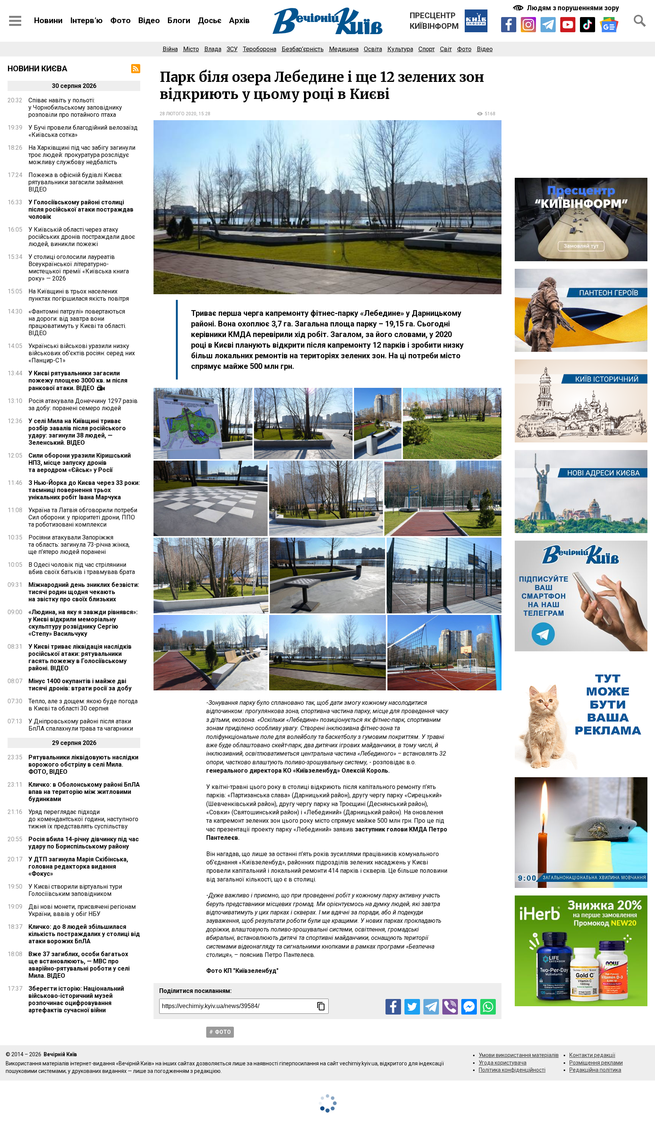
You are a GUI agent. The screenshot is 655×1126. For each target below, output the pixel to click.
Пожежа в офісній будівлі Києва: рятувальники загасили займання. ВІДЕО (76, 182)
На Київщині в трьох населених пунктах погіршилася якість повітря (78, 295)
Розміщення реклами (596, 1063)
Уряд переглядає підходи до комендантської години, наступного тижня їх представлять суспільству (83, 819)
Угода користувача (503, 1063)
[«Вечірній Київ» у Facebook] (508, 24)
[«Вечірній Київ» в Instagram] (528, 24)
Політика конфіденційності (512, 1070)
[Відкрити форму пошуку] (639, 20)
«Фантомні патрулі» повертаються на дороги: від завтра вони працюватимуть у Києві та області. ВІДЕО (77, 322)
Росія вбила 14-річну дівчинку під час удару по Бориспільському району (83, 843)
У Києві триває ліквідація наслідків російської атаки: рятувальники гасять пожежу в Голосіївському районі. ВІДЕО (80, 657)
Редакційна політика (595, 1070)
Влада (212, 49)
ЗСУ (232, 49)
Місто (191, 49)
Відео (149, 20)
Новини (48, 20)
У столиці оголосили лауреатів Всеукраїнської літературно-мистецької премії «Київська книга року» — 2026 (78, 267)
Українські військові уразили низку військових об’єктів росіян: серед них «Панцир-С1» (81, 353)
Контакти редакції (592, 1055)
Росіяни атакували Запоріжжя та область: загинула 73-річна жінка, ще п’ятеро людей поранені (79, 544)
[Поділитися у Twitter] (412, 1007)
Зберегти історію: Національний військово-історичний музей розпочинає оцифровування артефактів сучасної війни (76, 999)
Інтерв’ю (86, 20)
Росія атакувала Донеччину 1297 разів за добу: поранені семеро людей (83, 404)
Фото (120, 20)
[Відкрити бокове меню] (15, 20)
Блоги (179, 20)
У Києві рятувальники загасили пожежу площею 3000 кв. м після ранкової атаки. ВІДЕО (77, 381)
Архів (239, 20)
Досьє (209, 20)
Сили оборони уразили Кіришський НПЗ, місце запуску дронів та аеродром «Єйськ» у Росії (79, 463)
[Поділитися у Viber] (450, 1007)
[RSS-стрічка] (135, 68)
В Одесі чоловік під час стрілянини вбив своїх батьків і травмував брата (81, 568)
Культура (400, 49)
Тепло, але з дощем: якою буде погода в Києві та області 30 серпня (83, 705)
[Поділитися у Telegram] (431, 1007)
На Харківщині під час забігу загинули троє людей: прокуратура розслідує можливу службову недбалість (81, 155)
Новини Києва (37, 68)
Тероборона (259, 49)
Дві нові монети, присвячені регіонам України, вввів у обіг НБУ (82, 910)
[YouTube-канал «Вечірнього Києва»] (567, 24)
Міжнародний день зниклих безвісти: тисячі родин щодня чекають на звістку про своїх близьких (83, 592)
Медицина (344, 49)
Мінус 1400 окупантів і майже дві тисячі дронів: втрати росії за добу (80, 684)
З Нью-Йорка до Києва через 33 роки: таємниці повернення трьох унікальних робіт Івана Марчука (84, 490)
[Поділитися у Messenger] (469, 1007)
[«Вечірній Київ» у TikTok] (587, 24)
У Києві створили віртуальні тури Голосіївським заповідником (75, 890)
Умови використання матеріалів (519, 1055)
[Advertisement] (581, 117)
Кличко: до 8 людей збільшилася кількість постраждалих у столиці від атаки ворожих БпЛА (84, 934)
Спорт (426, 49)
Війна (170, 49)
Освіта (373, 49)
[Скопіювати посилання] (321, 1006)
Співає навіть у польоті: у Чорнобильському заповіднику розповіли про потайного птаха (75, 107)
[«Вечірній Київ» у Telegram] (548, 24)
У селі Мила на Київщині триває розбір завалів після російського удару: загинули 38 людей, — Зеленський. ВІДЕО (77, 431)
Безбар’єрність (303, 49)
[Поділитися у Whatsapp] (488, 1007)
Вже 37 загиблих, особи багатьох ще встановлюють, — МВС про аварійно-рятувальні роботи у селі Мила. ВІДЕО (79, 964)
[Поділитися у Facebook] (393, 1007)
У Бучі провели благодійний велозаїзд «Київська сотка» (83, 131)
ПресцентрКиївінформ (434, 21)
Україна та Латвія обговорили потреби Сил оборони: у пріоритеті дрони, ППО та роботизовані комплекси (82, 517)
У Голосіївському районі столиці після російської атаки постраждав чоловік (80, 209)
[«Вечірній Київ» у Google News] (609, 25)
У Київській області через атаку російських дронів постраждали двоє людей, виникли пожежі (81, 237)
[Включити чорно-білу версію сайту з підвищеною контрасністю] (566, 8)
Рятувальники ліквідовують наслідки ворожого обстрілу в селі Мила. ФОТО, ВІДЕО (83, 764)
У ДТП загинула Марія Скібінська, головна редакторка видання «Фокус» (78, 866)
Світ (446, 49)
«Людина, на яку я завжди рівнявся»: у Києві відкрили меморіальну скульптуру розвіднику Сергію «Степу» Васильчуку (83, 622)
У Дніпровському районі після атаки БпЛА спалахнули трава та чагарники (80, 725)
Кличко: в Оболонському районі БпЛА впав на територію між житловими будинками (84, 792)
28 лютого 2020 (178, 113)
